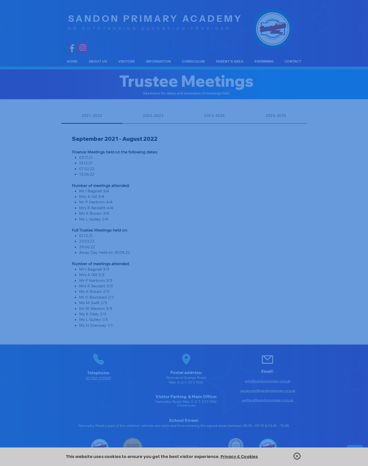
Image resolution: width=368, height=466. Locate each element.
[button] (297, 456)
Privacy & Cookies (239, 456)
